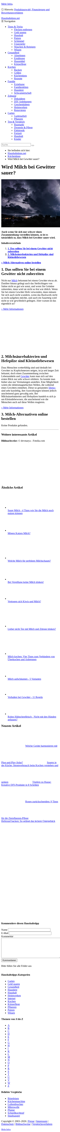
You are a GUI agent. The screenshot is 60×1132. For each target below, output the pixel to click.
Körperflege (20, 64)
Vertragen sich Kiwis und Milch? (24, 601)
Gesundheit (13, 52)
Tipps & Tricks (15, 26)
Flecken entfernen (23, 29)
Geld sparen (20, 32)
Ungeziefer (19, 44)
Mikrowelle (13, 1107)
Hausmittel (19, 61)
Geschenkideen (22, 104)
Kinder (17, 139)
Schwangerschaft (22, 93)
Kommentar (7, 936)
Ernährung (19, 58)
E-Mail (4, 933)
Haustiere (19, 90)
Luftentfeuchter (15, 1104)
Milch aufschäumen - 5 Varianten (24, 679)
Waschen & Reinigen (25, 46)
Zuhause (12, 95)
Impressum (41, 1121)
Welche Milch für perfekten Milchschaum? (29, 560)
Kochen (12, 67)
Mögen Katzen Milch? (19, 533)
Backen (18, 70)
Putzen (17, 38)
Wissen (17, 49)
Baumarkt (19, 124)
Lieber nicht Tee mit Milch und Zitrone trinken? (32, 629)
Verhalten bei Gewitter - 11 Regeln (25, 697)
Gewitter (25, 376)
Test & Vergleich (16, 121)
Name (4, 929)
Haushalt (18, 35)
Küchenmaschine (16, 1101)
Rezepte (18, 78)
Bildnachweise (23, 1124)
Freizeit (18, 133)
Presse (31, 1121)
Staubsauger (14, 1115)
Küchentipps (20, 75)
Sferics (51, 387)
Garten (11, 113)
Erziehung (19, 84)
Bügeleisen (13, 1098)
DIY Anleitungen (23, 101)
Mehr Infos (6, 4)
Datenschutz (7, 1124)
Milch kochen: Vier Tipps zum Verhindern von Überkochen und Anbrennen (31, 658)
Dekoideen (19, 98)
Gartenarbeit (20, 116)
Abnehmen (19, 55)
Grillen (17, 72)
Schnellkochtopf (16, 1113)
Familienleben (21, 87)
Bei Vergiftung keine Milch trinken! (26, 582)
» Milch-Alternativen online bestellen (21, 262)
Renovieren (20, 110)
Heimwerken (20, 107)
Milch (14, 280)
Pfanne (11, 1110)
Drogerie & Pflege (23, 127)
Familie (11, 81)
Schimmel (19, 41)
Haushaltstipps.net (17, 153)
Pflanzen (18, 118)
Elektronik (19, 130)
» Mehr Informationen (12, 309)
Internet (11, 998)
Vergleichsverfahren (42, 1124)
